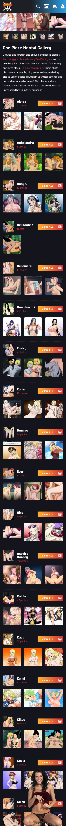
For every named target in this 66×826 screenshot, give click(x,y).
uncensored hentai (13, 90)
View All (47, 103)
